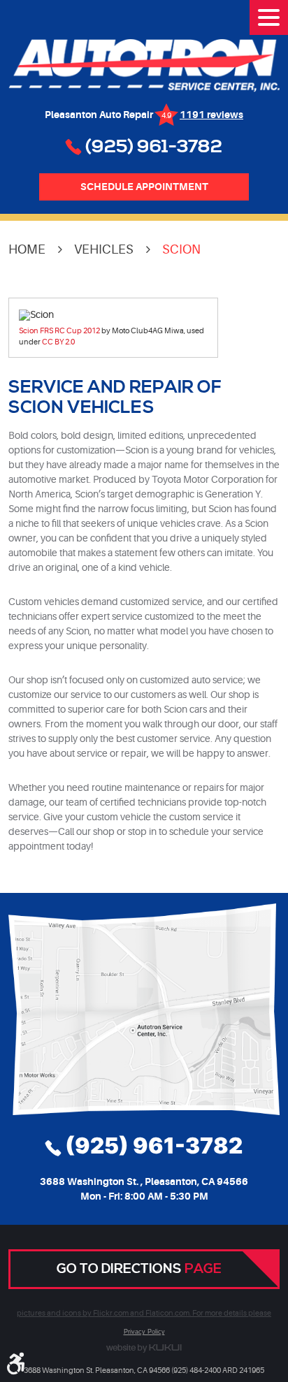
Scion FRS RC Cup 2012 (59, 330)
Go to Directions (139, 1268)
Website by (144, 1348)
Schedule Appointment (144, 186)
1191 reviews (211, 114)
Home (26, 249)
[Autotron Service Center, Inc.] (144, 65)
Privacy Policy (144, 1331)
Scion (181, 249)
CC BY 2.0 (58, 342)
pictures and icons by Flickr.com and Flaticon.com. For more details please (144, 1313)
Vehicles (104, 249)
